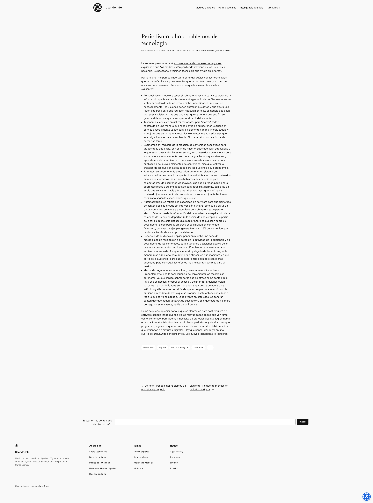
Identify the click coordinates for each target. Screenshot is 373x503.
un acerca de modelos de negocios (197, 63)
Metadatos (148, 347)
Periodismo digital (179, 347)
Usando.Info (113, 7)
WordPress (44, 486)
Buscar (302, 421)
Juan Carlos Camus (179, 50)
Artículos (196, 50)
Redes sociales (223, 50)
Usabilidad (198, 347)
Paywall (162, 347)
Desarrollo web (208, 50)
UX (210, 347)
